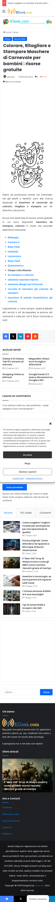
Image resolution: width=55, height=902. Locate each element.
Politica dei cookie (10, 814)
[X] (13, 336)
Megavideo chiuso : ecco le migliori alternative (39, 361)
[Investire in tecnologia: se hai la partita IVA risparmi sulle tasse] (11, 580)
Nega (27, 463)
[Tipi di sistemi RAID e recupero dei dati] (11, 609)
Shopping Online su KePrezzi (13, 376)
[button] (50, 423)
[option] (27, 775)
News (15, 32)
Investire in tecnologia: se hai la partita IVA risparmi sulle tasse (36, 579)
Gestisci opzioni (27, 471)
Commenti (45, 512)
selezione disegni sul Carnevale (25, 284)
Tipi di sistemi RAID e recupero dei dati (33, 606)
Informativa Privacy (34, 478)
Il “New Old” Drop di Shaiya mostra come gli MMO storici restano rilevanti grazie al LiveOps (36, 563)
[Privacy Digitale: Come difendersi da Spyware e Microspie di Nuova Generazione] (11, 545)
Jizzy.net (39, 885)
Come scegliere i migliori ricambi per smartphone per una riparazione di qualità (36, 527)
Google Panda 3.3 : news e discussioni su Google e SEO (41, 377)
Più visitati (26, 512)
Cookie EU (7, 827)
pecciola (11, 77)
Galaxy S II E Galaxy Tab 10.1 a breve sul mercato (13, 361)
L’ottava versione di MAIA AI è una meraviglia (36, 593)
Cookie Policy (18, 478)
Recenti (8, 512)
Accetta (27, 454)
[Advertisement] (27, 114)
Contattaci (7, 807)
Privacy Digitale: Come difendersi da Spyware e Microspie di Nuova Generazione (35, 545)
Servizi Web (19, 39)
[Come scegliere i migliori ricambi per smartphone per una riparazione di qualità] (11, 527)
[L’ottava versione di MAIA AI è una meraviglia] (11, 595)
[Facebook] (6, 336)
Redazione (7, 833)
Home (8, 32)
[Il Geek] (20, 11)
